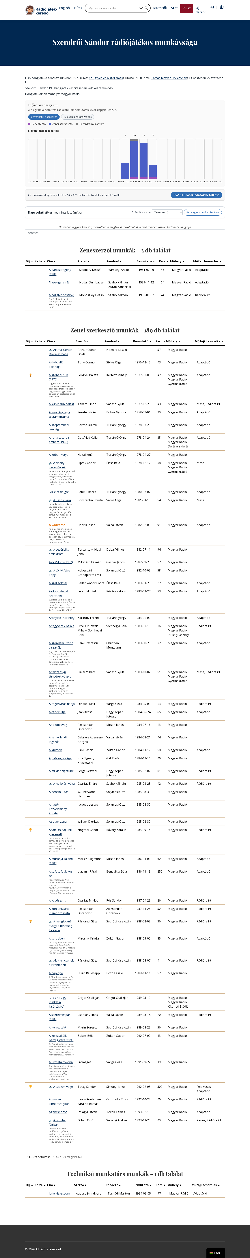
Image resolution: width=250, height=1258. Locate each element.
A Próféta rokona (61, 1062)
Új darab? (201, 10)
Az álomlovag (58, 725)
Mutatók (160, 8)
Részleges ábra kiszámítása (202, 212)
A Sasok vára (62, 500)
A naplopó (56, 973)
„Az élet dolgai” (59, 492)
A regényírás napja (62, 704)
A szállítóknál (58, 583)
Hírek (78, 8)
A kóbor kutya (58, 455)
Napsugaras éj (59, 282)
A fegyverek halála (61, 626)
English (64, 8)
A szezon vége (63, 1087)
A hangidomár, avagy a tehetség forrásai (61, 925)
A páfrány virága (60, 758)
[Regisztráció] (222, 7)
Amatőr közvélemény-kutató (58, 808)
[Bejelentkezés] (212, 7)
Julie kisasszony (59, 1193)
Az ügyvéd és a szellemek (106, 78)
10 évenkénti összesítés (78, 117)
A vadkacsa (57, 525)
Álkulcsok (55, 750)
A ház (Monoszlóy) (61, 295)
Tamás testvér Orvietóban (169, 78)
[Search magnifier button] (146, 8)
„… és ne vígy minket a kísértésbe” (57, 1002)
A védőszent (57, 900)
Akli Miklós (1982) (61, 562)
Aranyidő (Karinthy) (62, 618)
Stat (174, 8)
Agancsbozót (58, 1112)
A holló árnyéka (64, 784)
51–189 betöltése (39, 1157)
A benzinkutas (58, 792)
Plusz (187, 8)
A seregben (57, 938)
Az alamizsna (58, 822)
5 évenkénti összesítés (44, 117)
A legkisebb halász (61, 404)
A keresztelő (57, 1027)
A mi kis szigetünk (61, 771)
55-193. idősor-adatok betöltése (196, 195)
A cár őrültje (57, 712)
